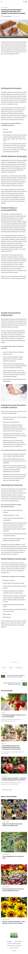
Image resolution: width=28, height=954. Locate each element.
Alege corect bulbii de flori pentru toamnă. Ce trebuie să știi (12, 824)
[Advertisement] (14, 71)
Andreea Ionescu (7, 16)
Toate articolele (17, 941)
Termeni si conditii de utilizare (14, 945)
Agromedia (3, 712)
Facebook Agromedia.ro (11, 623)
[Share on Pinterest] (15, 662)
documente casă (19, 667)
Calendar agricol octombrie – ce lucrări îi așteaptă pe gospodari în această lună (14, 779)
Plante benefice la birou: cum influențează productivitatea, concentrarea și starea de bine (11, 747)
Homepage (9, 941)
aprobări (10, 667)
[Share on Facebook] (10, 662)
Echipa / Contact (14, 947)
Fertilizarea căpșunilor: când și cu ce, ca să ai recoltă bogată (14, 715)
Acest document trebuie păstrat (8, 570)
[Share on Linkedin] (18, 662)
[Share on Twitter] (13, 662)
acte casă (4, 667)
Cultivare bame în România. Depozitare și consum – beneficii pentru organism (16, 676)
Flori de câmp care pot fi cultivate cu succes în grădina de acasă (13, 889)
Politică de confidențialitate (14, 943)
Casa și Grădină (4, 7)
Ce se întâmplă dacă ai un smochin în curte (13, 857)
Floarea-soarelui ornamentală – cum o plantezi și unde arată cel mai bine (13, 922)
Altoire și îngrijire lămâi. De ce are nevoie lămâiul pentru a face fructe (12, 683)
